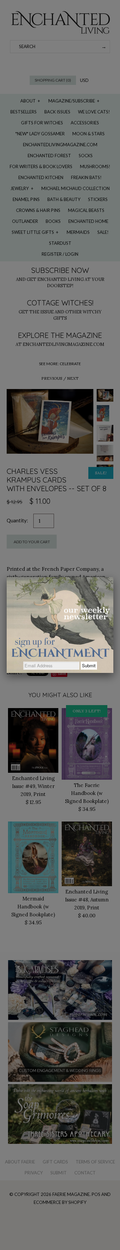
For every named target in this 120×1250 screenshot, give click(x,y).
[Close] (113, 577)
